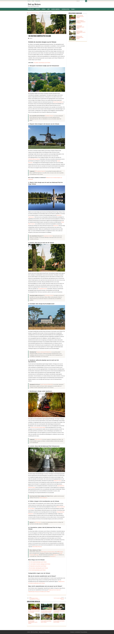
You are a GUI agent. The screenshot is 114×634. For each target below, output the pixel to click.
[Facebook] (76, 1)
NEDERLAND (31, 9)
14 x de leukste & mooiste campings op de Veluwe (39, 564)
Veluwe (37, 12)
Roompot (37, 554)
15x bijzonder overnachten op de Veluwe (37, 566)
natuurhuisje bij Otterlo (48, 235)
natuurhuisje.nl (52, 556)
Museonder (55, 225)
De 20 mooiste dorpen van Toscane (59, 598)
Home (29, 12)
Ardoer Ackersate (38, 439)
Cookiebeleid (77, 632)
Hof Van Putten (38, 522)
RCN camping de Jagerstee (40, 171)
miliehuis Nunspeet (49, 115)
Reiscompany (47, 632)
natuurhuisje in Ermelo (49, 295)
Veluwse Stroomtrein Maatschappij (37, 427)
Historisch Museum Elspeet (34, 159)
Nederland (33, 12)
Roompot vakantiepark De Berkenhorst (44, 352)
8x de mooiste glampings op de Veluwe (37, 570)
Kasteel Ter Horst (57, 480)
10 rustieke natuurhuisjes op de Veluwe (42, 62)
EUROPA (38, 9)
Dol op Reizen (34, 4)
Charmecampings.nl (43, 497)
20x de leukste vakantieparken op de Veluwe (38, 568)
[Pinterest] (77, 1)
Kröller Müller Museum (37, 546)
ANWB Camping (60, 551)
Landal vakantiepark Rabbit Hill (46, 384)
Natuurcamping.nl (44, 551)
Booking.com (55, 554)
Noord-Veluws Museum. (58, 102)
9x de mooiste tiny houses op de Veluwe (58, 621)
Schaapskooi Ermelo (42, 288)
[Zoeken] (86, 1)
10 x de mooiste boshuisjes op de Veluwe (38, 562)
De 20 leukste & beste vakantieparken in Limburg (34, 598)
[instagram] (78, 1)
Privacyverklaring (84, 632)
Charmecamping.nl (51, 551)
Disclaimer (72, 632)
